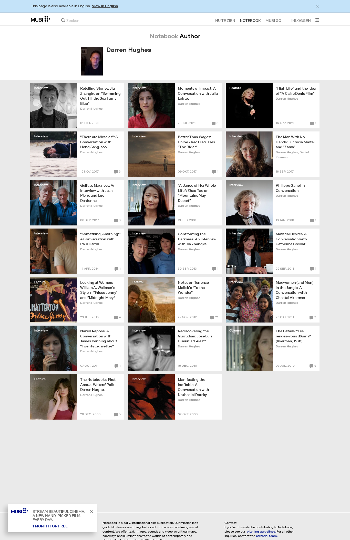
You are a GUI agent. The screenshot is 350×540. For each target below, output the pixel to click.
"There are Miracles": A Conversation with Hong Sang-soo (99, 142)
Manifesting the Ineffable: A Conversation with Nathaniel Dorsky (193, 387)
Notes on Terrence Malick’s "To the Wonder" (193, 287)
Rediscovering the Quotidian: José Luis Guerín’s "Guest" (195, 336)
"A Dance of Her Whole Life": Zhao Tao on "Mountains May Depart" (197, 193)
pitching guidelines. (261, 531)
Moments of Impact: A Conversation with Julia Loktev (198, 93)
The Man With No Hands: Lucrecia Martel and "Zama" (295, 142)
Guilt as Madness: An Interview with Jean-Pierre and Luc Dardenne (98, 193)
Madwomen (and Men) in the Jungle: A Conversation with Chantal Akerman (294, 290)
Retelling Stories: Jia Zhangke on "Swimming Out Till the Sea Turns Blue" (100, 96)
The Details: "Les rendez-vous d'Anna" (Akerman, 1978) (293, 336)
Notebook (250, 20)
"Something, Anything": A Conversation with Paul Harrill (100, 239)
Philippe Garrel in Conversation (290, 188)
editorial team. (266, 536)
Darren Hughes (91, 108)
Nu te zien (225, 20)
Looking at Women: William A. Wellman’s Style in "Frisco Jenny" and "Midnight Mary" (98, 290)
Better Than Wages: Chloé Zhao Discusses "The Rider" (196, 142)
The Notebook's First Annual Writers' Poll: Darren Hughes (98, 384)
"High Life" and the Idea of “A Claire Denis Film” (296, 91)
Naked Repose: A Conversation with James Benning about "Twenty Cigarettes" (98, 338)
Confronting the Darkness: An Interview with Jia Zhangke (197, 239)
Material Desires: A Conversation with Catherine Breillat (291, 239)
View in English (105, 6)
